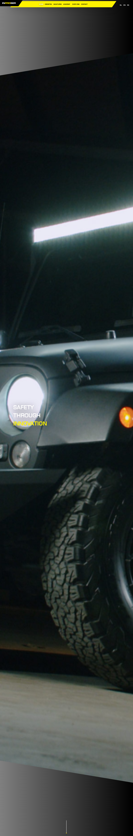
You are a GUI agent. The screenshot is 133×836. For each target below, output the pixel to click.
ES (128, 5)
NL (121, 5)
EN (124, 5)
